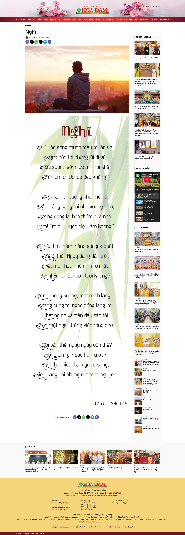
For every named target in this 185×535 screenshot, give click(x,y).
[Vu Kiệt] (27, 37)
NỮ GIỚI (145, 359)
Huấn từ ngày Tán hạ (149, 370)
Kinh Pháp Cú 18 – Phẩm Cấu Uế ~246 (64, 469)
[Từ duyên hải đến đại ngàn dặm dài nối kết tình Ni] (147, 239)
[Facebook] (143, 6)
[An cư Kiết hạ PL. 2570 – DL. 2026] (138, 392)
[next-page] (139, 163)
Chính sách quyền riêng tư (97, 527)
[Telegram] (45, 42)
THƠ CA (28, 25)
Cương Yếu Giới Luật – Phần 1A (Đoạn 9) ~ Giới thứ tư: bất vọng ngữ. (145, 470)
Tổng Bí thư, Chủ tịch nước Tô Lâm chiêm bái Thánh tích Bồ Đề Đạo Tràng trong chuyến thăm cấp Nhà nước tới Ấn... (146, 132)
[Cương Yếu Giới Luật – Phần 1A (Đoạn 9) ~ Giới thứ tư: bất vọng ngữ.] (147, 457)
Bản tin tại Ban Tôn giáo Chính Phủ (146, 58)
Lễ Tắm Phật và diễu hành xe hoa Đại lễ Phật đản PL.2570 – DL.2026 (147, 107)
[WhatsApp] (36, 42)
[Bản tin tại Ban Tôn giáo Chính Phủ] (147, 48)
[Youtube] (153, 6)
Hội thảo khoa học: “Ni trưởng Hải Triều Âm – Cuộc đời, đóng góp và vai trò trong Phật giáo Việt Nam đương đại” (146, 82)
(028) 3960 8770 (114, 493)
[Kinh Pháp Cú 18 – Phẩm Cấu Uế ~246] (65, 457)
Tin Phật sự (137, 247)
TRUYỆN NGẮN (147, 407)
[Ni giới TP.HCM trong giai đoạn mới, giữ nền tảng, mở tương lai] (147, 147)
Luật (135, 465)
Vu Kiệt (36, 37)
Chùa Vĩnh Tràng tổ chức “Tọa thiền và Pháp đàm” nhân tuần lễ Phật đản (147, 327)
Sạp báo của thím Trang (150, 419)
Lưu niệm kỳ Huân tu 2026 (151, 428)
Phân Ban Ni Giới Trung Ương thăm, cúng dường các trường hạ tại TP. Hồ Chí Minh (147, 275)
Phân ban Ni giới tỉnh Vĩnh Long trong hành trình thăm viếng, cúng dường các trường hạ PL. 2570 (146, 302)
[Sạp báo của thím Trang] (138, 420)
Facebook (148, 6)
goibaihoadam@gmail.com (81, 495)
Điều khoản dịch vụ (117, 527)
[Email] (41, 42)
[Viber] (49, 42)
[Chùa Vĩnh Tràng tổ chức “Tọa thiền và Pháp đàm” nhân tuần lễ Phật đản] (147, 315)
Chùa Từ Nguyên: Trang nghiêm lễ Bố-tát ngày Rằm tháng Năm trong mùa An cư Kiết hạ (150, 382)
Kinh (54, 465)
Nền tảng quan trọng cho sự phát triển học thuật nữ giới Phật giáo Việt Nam (151, 362)
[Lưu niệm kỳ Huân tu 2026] (138, 429)
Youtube (157, 6)
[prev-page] (136, 163)
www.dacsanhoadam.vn (110, 495)
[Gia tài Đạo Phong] (138, 401)
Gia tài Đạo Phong (148, 400)
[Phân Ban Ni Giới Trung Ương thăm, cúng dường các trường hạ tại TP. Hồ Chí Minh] (147, 263)
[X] (32, 42)
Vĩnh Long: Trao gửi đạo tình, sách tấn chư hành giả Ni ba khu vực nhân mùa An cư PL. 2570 (37, 470)
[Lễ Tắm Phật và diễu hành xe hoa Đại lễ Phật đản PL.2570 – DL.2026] (147, 97)
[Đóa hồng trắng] (138, 410)
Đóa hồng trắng (148, 409)
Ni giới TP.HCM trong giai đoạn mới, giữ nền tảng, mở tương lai (146, 158)
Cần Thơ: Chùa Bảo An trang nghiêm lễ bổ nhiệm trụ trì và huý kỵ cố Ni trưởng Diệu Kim (147, 352)
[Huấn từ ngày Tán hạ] (138, 372)
